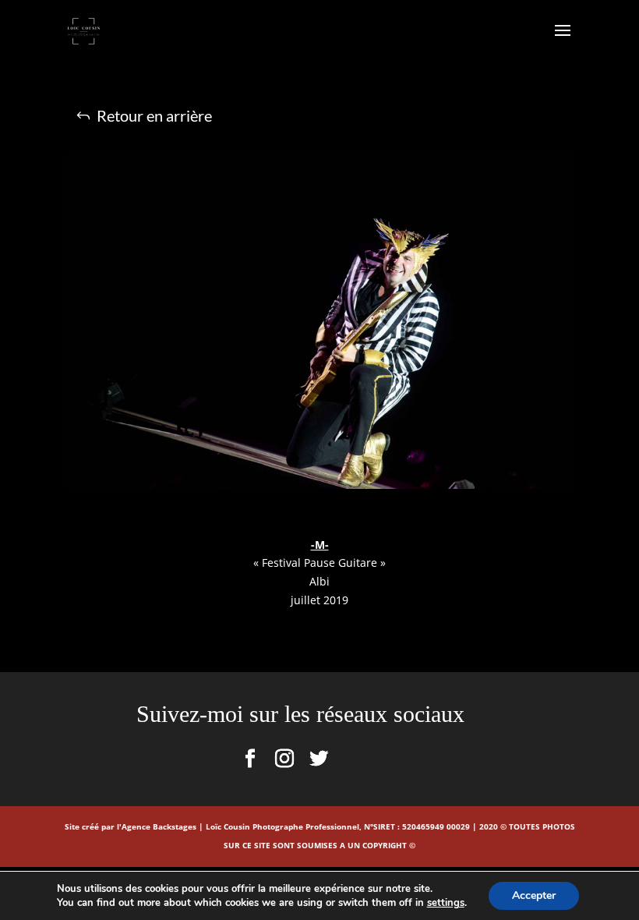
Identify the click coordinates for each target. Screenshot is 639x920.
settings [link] (445, 903)
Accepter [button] (534, 895)
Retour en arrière (154, 115)
